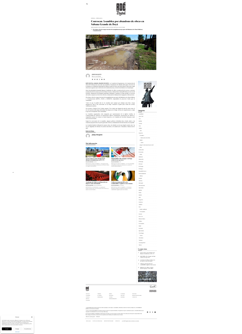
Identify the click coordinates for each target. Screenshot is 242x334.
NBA (140, 197)
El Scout (140, 164)
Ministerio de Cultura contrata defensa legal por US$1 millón (146, 268)
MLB (141, 147)
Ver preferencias (27, 328)
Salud (140, 226)
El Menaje (141, 161)
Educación (141, 159)
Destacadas (99, 18)
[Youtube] (155, 312)
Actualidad (141, 114)
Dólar (141, 154)
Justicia (140, 190)
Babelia (140, 121)
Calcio (142, 142)
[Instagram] (150, 312)
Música (141, 175)
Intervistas (141, 187)
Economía (141, 152)
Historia (140, 180)
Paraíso (140, 214)
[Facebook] (147, 312)
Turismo (140, 240)
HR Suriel (141, 183)
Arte (140, 118)
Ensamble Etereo (142, 171)
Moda (140, 192)
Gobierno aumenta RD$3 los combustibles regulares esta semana (122, 182)
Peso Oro (141, 216)
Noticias (88, 293)
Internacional (142, 185)
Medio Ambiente (143, 209)
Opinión (140, 204)
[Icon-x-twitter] (152, 312)
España (140, 178)
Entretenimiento (142, 173)
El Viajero (141, 168)
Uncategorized (142, 242)
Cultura (140, 128)
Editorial (141, 156)
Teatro (141, 235)
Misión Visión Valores (136, 295)
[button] (32, 317)
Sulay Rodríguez (89, 161)
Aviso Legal (17, 331)
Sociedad (141, 228)
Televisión (141, 237)
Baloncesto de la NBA (145, 137)
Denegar (17, 328)
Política (140, 221)
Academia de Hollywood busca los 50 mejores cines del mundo (96, 182)
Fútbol (141, 140)
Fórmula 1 (142, 135)
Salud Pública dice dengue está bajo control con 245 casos (121, 159)
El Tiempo (141, 166)
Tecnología (141, 233)
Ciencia (140, 123)
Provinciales (142, 211)
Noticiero (141, 202)
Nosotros (134, 293)
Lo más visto (142, 249)
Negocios (141, 199)
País (140, 206)
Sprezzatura (141, 230)
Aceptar (6, 328)
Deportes (141, 133)
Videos (140, 245)
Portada (93, 18)
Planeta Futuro (142, 218)
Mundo (140, 195)
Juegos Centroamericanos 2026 (146, 145)
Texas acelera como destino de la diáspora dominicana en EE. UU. (95, 159)
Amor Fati (141, 116)
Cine (140, 125)
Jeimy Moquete (94, 27)
